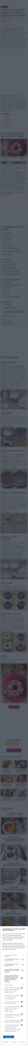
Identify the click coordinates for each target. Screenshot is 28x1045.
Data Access (14, 1042)
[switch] (22, 959)
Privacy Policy (22, 1042)
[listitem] (14, 956)
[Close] (25, 929)
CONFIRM (8, 1036)
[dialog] (14, 985)
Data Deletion (5, 1042)
